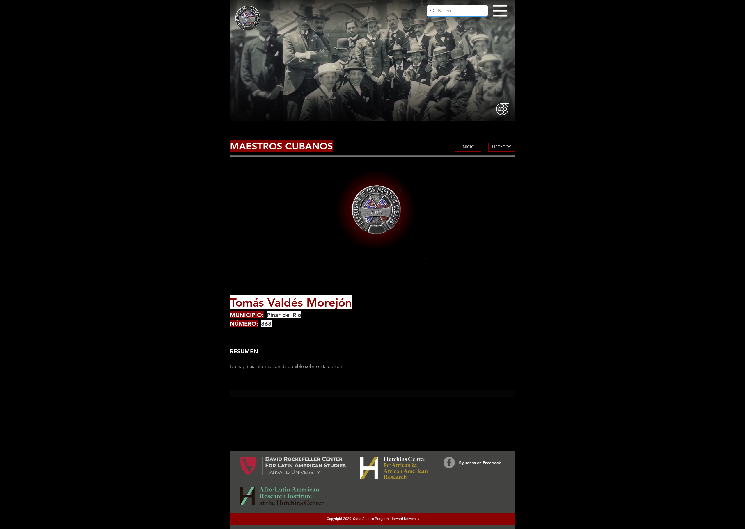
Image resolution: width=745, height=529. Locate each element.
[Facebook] (449, 462)
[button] (500, 11)
